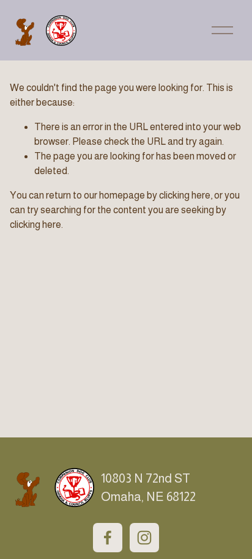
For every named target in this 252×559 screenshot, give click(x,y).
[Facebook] (107, 537)
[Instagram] (144, 537)
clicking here (184, 195)
